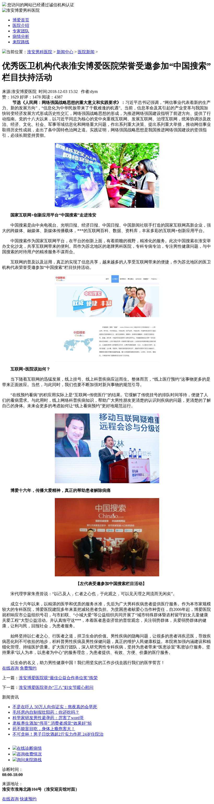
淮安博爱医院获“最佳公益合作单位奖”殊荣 (58, 678)
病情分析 (21, 36)
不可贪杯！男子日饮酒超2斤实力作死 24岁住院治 (58, 734)
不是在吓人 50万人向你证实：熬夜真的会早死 (55, 707)
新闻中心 (65, 52)
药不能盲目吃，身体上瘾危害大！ (44, 728)
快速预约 (28, 799)
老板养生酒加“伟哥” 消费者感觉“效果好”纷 (52, 723)
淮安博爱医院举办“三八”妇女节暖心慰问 (56, 687)
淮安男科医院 (39, 52)
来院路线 (21, 42)
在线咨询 (10, 799)
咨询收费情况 (29, 754)
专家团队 (21, 31)
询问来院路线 (29, 760)
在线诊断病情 (29, 748)
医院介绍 (21, 25)
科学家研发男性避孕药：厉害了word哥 (48, 718)
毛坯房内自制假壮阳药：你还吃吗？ (46, 712)
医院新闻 (86, 52)
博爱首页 (21, 20)
